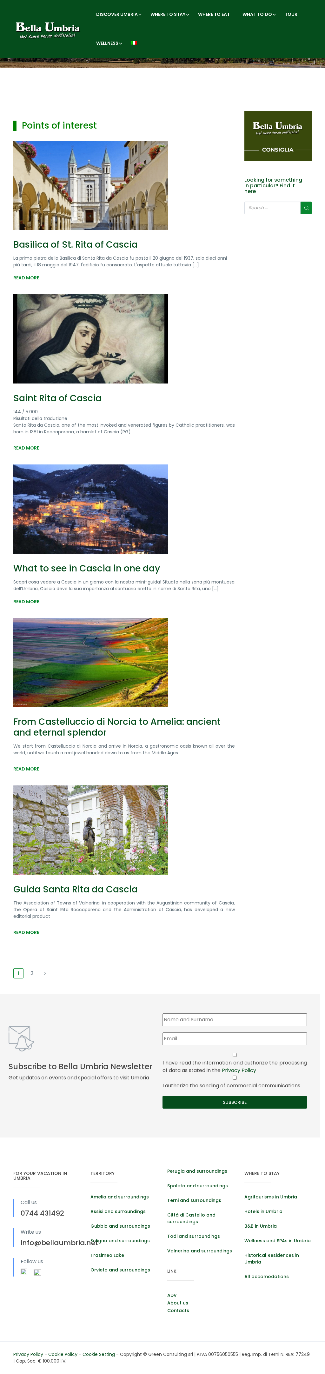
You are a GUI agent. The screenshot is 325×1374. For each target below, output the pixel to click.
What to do (257, 14)
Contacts (178, 1310)
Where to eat (214, 14)
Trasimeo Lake (107, 1255)
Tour (291, 14)
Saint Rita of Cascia (57, 398)
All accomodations (266, 1276)
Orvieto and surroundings (120, 1270)
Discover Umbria (117, 14)
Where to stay (167, 14)
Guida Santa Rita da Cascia (75, 889)
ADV (172, 1295)
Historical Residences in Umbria (271, 1258)
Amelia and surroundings (119, 1197)
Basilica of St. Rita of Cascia (75, 244)
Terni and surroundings (194, 1200)
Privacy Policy (239, 1070)
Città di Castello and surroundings (191, 1218)
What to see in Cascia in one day (86, 568)
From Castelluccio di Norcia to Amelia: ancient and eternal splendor (117, 727)
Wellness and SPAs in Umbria (277, 1240)
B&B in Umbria (260, 1226)
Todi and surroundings (193, 1236)
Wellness (107, 43)
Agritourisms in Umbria (270, 1197)
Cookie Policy (63, 1354)
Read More (26, 278)
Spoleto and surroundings (197, 1186)
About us (177, 1303)
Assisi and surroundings (118, 1211)
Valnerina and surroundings (199, 1251)
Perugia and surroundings (197, 1171)
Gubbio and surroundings (120, 1226)
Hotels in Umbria (263, 1211)
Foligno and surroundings (120, 1240)
